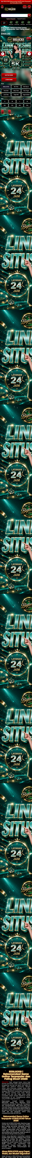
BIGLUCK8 (5, 1082)
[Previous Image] (2, 54)
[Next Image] (29, 54)
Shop (2, 7)
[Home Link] (10, 9)
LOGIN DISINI (8, 79)
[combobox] (14, 15)
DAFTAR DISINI (9, 75)
